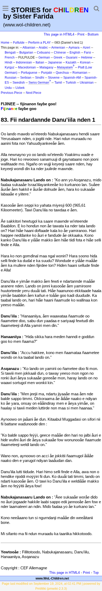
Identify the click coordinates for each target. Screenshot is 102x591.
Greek (58, 57)
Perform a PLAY (39, 42)
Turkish (71, 82)
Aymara (74, 47)
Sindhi (39, 77)
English (75, 52)
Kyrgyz (9, 67)
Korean (85, 62)
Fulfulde (19, 42)
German (44, 57)
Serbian (25, 77)
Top (96, 573)
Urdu (8, 88)
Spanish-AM (72, 77)
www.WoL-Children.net (52, 578)
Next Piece (33, 93)
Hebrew (86, 57)
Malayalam (65, 67)
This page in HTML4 (59, 34)
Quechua (62, 72)
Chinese (60, 52)
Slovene (54, 77)
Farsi (87, 52)
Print (80, 34)
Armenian (58, 47)
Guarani (71, 57)
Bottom (93, 34)
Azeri (86, 47)
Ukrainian (87, 82)
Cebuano (43, 52)
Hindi (8, 62)
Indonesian (24, 62)
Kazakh (71, 62)
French (10, 57)
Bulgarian (26, 52)
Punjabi (46, 72)
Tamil (58, 82)
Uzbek (20, 88)
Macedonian (27, 67)
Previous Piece (11, 93)
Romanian (79, 72)
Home (5, 42)
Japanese (55, 62)
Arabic (43, 47)
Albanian (28, 47)
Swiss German (39, 82)
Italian (40, 62)
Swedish (19, 82)
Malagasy (46, 67)
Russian (10, 77)
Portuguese (29, 72)
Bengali (10, 52)
